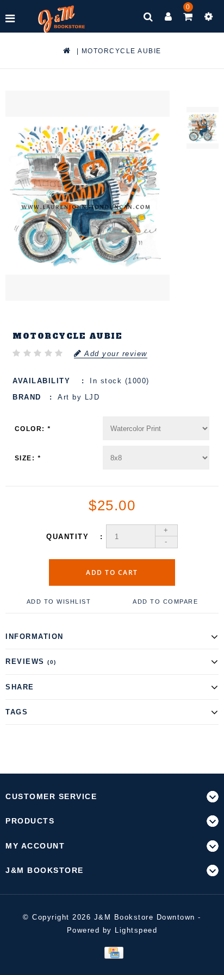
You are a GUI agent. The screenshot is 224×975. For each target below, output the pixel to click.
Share (19, 687)
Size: (28, 458)
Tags (16, 712)
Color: (33, 429)
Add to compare (165, 601)
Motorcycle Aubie (121, 51)
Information (34, 636)
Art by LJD (78, 397)
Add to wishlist (59, 601)
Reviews (31, 661)
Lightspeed (136, 930)
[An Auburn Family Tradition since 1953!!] (61, 19)
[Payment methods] (112, 952)
